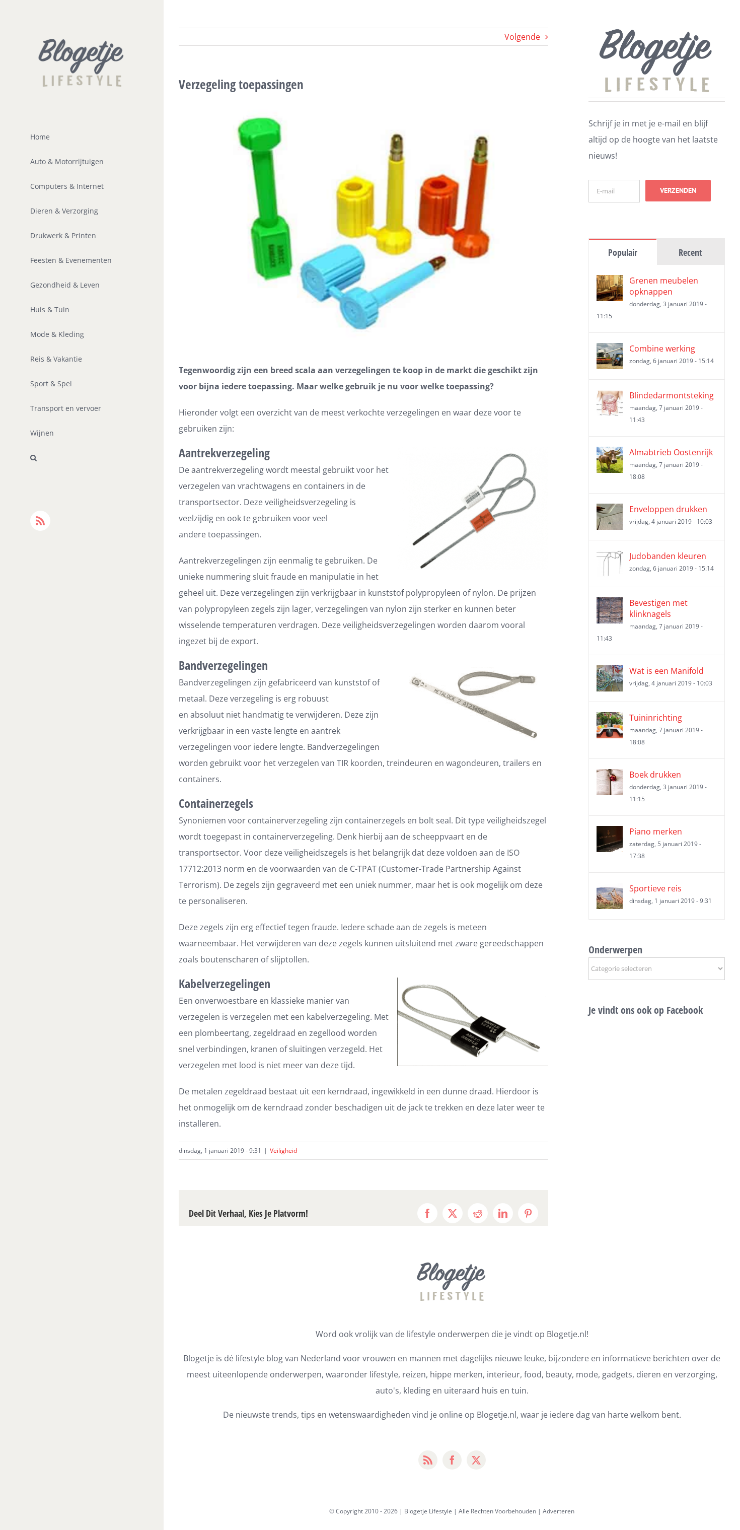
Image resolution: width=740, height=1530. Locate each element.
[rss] (427, 1460)
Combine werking (662, 348)
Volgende (522, 36)
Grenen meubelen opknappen (663, 286)
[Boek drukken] (610, 777)
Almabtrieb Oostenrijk (671, 452)
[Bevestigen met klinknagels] (610, 605)
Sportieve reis (655, 888)
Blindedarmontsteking (671, 395)
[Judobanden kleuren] (610, 558)
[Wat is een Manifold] (610, 673)
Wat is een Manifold (666, 670)
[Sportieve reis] (610, 890)
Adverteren (558, 1511)
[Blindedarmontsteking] (610, 397)
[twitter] (476, 1460)
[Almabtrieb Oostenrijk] (610, 454)
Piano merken (655, 831)
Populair (622, 252)
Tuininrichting (655, 717)
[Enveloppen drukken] (610, 511)
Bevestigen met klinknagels (658, 608)
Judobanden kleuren (667, 556)
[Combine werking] (610, 351)
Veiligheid (283, 1150)
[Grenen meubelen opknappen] (610, 283)
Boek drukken (655, 774)
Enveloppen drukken (668, 509)
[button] (82, 458)
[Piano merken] (610, 834)
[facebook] (452, 1460)
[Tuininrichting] (610, 720)
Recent (690, 252)
